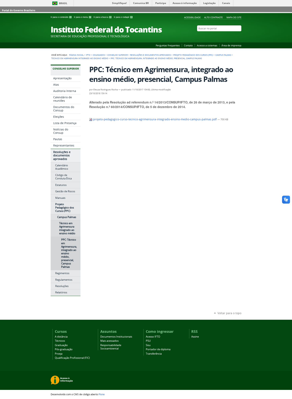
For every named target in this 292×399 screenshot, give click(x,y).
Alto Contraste (213, 17)
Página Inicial (76, 55)
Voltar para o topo (229, 313)
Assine (195, 336)
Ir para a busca (102, 17)
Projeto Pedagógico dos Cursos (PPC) (193, 55)
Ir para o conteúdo (61, 17)
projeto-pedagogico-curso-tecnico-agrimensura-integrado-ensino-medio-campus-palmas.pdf (155, 119)
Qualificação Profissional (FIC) (72, 358)
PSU (148, 341)
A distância (61, 336)
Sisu (148, 345)
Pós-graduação (64, 349)
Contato (188, 45)
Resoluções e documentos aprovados (150, 55)
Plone (102, 394)
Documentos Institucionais (116, 336)
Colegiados (99, 55)
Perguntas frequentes (168, 45)
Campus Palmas (223, 55)
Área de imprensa (231, 45)
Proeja (58, 353)
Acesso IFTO (153, 336)
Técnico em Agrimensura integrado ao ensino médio (79, 58)
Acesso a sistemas (207, 45)
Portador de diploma (158, 349)
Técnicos (60, 341)
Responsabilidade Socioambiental (110, 347)
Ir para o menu (82, 17)
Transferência (154, 353)
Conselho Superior (117, 55)
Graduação (61, 345)
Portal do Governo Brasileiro (18, 10)
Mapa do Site (233, 17)
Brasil (63, 3)
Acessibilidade (192, 17)
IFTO (88, 55)
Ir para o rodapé (123, 17)
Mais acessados (109, 341)
